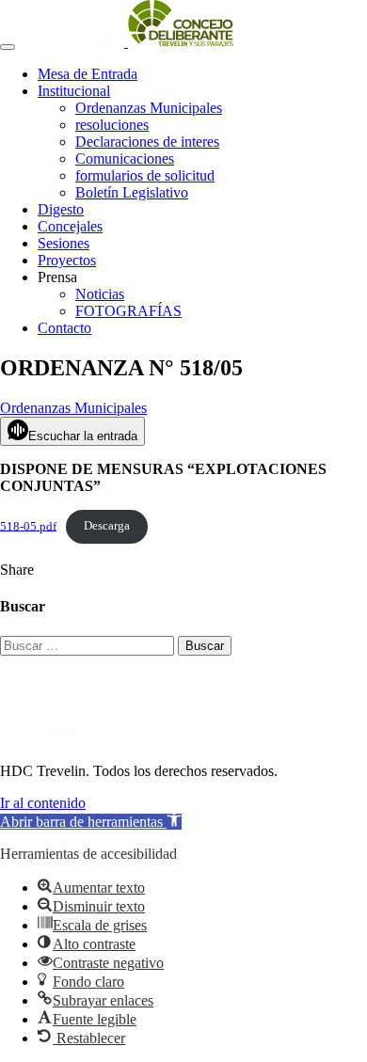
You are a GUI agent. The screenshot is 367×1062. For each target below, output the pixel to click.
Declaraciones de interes (147, 142)
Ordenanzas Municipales (148, 108)
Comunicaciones (124, 158)
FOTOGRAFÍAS (128, 311)
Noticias (99, 294)
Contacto (64, 328)
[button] (91, 822)
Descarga (107, 525)
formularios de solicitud (145, 175)
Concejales (70, 226)
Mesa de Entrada (87, 74)
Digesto (61, 209)
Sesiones (63, 243)
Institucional (74, 91)
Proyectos (67, 260)
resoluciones (112, 125)
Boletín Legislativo (131, 192)
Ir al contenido (43, 803)
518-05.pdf (28, 525)
